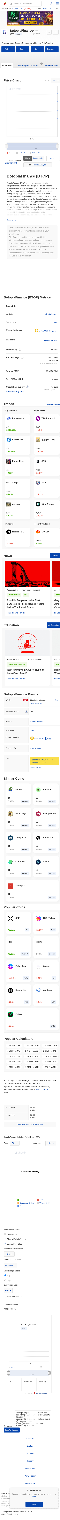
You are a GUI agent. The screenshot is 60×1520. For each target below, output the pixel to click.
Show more (11, 220)
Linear (27, 158)
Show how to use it (37, 703)
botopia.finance (51, 314)
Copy (54, 331)
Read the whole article (16, 613)
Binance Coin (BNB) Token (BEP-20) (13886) (42, 761)
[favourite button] (49, 32)
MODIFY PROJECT (43, 1090)
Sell (36, 49)
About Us (30, 1438)
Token (55, 322)
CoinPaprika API (11, 163)
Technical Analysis (39, 165)
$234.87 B (47, 9)
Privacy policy (30, 1476)
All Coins (30, 1453)
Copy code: (8, 1426)
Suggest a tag (35, 767)
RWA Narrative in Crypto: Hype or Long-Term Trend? (25, 672)
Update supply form (15, 391)
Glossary (30, 1461)
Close (34, 1504)
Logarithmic (38, 158)
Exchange (50, 49)
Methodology (30, 1468)
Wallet (7, 49)
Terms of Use (30, 1483)
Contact (30, 1446)
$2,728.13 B (17, 9)
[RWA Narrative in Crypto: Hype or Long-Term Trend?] (27, 643)
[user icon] (51, 3)
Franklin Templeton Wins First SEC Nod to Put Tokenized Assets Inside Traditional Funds (25, 604)
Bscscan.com (50, 340)
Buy (21, 49)
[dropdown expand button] (56, 32)
